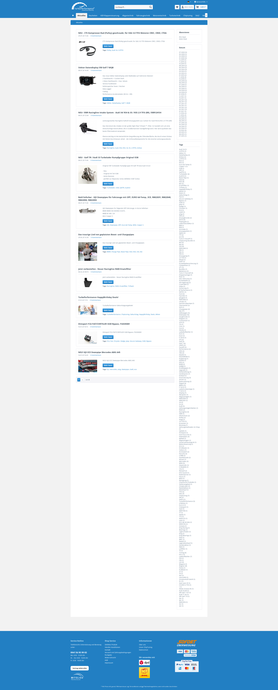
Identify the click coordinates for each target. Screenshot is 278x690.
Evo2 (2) (182, 336)
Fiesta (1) (182, 568)
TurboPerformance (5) (187, 501)
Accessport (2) (184, 452)
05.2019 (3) (183, 69)
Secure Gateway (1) (186, 199)
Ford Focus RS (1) (185, 435)
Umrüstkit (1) (183, 577)
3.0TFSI (120, 50)
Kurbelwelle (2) (184, 281)
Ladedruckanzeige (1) (186, 389)
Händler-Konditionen (112, 647)
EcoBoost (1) (183, 570)
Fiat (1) (181, 197)
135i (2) (181, 353)
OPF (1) (181, 170)
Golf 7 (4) (182, 343)
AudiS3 (127, 188)
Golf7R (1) (182, 172)
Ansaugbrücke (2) (185, 218)
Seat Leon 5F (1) (184, 583)
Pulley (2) (182, 417)
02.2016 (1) (182, 128)
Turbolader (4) (184, 174)
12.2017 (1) (182, 96)
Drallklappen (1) (184, 368)
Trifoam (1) (183, 187)
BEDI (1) (181, 478)
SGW (144, 341)
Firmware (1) (183, 433)
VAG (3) (181, 494)
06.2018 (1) (182, 86)
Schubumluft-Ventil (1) (187, 579)
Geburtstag (134, 314)
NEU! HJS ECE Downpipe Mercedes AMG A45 (99, 352)
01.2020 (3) (183, 58)
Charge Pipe (115, 252)
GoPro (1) (182, 499)
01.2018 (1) (182, 94)
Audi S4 (114, 50)
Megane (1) (183, 564)
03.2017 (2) (183, 107)
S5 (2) (181, 404)
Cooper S (140, 225)
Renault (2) (183, 471)
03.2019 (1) (182, 71)
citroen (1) (182, 301)
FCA (108, 341)
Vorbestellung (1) (185, 372)
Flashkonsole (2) (185, 457)
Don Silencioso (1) (185, 279)
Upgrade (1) (183, 370)
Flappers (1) (183, 319)
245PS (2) (182, 345)
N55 (134, 252)
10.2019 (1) (182, 64)
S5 (130, 148)
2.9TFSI (133, 148)
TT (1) (181, 513)
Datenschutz (143, 650)
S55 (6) (181, 246)
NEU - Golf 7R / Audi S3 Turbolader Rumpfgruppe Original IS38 (108, 157)
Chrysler (117, 341)
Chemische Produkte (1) (187, 482)
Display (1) (182, 393)
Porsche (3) (183, 454)
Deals (153, 314)
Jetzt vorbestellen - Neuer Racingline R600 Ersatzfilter (104, 269)
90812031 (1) (183, 400)
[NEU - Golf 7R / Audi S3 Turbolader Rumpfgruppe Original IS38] (87, 174)
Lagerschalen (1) (185, 532)
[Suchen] (150, 7)
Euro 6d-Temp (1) (185, 165)
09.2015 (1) (182, 132)
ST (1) (181, 572)
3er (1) (181, 598)
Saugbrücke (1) (184, 317)
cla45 (131, 369)
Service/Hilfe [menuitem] (201, 2)
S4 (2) (181, 402)
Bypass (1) (182, 201)
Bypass (148, 341)
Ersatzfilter (123, 286)
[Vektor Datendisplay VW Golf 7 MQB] (87, 80)
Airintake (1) (183, 229)
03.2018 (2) (183, 92)
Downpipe (113, 225)
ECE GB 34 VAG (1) (185, 522)
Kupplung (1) (183, 359)
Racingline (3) (184, 412)
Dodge (123, 341)
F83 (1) (181, 254)
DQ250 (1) (182, 355)
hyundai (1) (183, 296)
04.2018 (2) (183, 90)
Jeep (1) (181, 204)
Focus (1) (182, 477)
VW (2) (181, 497)
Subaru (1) (182, 450)
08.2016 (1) (182, 121)
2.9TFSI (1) (182, 159)
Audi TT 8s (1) (184, 594)
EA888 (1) (182, 366)
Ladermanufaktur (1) (186, 223)
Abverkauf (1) (183, 490)
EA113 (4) (182, 220)
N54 (130, 252)
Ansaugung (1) (184, 256)
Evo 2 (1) (182, 554)
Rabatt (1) (182, 541)
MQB (128, 103)
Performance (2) (185, 349)
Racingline (110, 148)
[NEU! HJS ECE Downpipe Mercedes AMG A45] (87, 366)
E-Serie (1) (182, 338)
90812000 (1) (183, 300)
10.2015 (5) (182, 130)
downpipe (125, 369)
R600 (117, 286)
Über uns (142, 645)
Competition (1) (184, 265)
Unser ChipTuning (145, 647)
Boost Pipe (125, 252)
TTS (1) (181, 516)
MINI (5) (182, 463)
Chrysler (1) (183, 208)
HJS (108, 225)
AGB (106, 660)
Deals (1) (182, 193)
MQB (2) (182, 364)
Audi (117, 148)
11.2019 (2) (182, 62)
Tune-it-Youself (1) (185, 239)
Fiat (111, 341)
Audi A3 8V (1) (184, 591)
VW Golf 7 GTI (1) (185, 593)
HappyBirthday (144, 314)
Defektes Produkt (111, 645)
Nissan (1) (182, 459)
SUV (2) (181, 322)
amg (119, 369)
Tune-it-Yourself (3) (186, 273)
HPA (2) (181, 216)
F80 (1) (181, 250)
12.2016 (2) (182, 113)
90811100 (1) (183, 511)
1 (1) (180, 587)
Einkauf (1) (182, 376)
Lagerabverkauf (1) (185, 543)
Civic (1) (181, 326)
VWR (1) (181, 414)
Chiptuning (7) (184, 496)
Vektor (109, 103)
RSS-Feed (182, 37)
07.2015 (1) (182, 136)
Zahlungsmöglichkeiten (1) (188, 408)
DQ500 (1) (182, 360)
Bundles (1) (183, 269)
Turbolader (111, 188)
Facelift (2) (182, 347)
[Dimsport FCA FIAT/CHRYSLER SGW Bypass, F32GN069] (87, 338)
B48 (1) (181, 225)
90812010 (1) (183, 602)
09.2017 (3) (183, 100)
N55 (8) (181, 182)
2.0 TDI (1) (182, 258)
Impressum (109, 663)
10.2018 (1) (182, 79)
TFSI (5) (181, 492)
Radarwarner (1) (185, 475)
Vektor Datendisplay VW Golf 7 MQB (95, 67)
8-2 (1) (181, 581)
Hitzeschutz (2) (184, 416)
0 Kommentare (96, 36)
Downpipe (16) (184, 315)
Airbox (139, 148)
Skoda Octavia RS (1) (186, 589)
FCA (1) (181, 210)
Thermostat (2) (184, 305)
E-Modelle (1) (183, 467)
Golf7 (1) (182, 261)
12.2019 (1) (182, 60)
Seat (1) (181, 509)
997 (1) (181, 575)
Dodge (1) (182, 206)
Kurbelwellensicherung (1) (188, 263)
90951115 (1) (183, 518)
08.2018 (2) (183, 83)
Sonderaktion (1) (185, 545)
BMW (109, 252)
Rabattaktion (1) (184, 488)
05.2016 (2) (183, 124)
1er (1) (181, 604)
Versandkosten (134, 686)
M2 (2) (181, 184)
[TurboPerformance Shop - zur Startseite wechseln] (83, 6)
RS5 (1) (181, 163)
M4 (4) (181, 244)
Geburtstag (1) (184, 195)
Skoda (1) (182, 515)
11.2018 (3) (182, 77)
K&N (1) (181, 547)
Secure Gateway (135, 341)
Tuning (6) (182, 553)
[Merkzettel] (177, 7)
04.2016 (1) (182, 126)
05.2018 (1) (182, 88)
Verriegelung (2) (185, 282)
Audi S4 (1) (183, 149)
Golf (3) (181, 341)
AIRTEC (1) (182, 292)
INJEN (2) (182, 233)
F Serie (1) (182, 391)
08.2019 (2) (183, 66)
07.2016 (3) (183, 123)
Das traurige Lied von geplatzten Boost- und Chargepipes (106, 234)
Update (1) (182, 431)
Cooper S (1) (183, 166)
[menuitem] (133, 7)
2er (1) (181, 606)
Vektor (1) (182, 153)
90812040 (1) (183, 248)
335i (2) (181, 351)
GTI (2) (181, 340)
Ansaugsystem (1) (185, 231)
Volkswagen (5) (184, 313)
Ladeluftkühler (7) (185, 556)
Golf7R (122, 188)
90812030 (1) (183, 398)
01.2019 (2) (182, 75)
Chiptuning (125, 314)
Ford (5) (182, 294)
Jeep (127, 341)
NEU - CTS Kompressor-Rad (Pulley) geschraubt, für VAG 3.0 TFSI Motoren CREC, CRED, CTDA (122, 33)
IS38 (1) (181, 168)
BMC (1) (181, 539)
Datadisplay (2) (184, 155)
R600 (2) (182, 410)
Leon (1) (182, 520)
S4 (127, 148)
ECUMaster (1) (184, 448)
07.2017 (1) (182, 104)
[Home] (73, 15)
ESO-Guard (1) (184, 473)
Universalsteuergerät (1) (187, 442)
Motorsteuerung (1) (186, 444)
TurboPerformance (114, 314)
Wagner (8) (183, 566)
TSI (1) (181, 324)
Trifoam (131, 286)
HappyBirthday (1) (185, 189)
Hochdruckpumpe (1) (186, 303)
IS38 (117, 188)
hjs (108, 369)
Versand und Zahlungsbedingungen (118, 652)
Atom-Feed (183, 39)
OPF (119, 225)
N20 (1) (181, 307)
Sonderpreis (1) (184, 374)
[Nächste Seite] (82, 379)
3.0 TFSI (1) (183, 421)
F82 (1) (181, 252)
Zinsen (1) (182, 379)
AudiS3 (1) (182, 176)
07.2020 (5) (183, 52)
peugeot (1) (183, 298)
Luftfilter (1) (183, 549)
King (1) (181, 534)
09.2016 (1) (182, 119)
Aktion (158, 314)
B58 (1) (181, 227)
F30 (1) (181, 560)
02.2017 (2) (183, 109)
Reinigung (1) (183, 480)
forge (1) (182, 419)
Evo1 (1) (181, 334)
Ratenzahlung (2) (185, 381)
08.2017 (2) (183, 102)
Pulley (109, 50)
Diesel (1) (182, 260)
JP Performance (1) (185, 290)
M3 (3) (181, 242)
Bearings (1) (183, 530)
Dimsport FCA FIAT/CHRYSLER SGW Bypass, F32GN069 (104, 324)
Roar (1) (181, 277)
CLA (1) (181, 328)
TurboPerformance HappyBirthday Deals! (98, 297)
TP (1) (181, 573)
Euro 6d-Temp (127, 225)
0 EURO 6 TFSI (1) (185, 585)
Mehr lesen (108, 46)
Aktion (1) (182, 191)
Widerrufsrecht (110, 658)
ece (135, 369)
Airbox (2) (182, 157)
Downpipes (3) (184, 437)
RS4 (120, 148)
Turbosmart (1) (184, 321)
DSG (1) (181, 362)
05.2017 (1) (182, 105)
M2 (141, 252)
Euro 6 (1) (182, 505)
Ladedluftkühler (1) (186, 332)
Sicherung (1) (183, 288)
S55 (138, 252)
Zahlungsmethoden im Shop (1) (189, 428)
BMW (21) (182, 385)
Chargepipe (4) (184, 309)
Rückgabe (108, 655)
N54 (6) (181, 180)
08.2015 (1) (182, 134)
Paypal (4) (182, 383)
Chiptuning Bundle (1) (187, 241)
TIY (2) (181, 235)
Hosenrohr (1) (184, 465)
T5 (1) (181, 551)
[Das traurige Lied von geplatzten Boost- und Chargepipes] (87, 251)
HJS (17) (181, 311)
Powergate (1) (184, 222)
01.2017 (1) (182, 111)
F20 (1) (181, 558)
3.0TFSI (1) (182, 151)
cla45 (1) (182, 212)
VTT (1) (181, 267)
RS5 (124, 148)
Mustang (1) (183, 425)
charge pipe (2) (184, 486)
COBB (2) (182, 456)
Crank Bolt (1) (184, 284)
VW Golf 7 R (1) (184, 596)
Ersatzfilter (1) (184, 185)
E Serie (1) (182, 387)
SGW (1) (181, 203)
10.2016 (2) (182, 117)
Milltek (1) (182, 438)
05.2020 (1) (183, 54)
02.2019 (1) (182, 73)
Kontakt (107, 650)
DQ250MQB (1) (184, 357)
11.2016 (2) (182, 115)
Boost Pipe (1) (184, 178)
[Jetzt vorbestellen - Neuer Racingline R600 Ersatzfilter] (87, 283)
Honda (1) (182, 330)
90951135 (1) (183, 524)
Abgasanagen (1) (185, 440)
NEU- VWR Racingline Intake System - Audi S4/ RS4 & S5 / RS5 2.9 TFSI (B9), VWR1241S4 (119, 112)
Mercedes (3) (183, 461)
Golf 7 (124, 103)
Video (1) (182, 286)
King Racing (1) (184, 528)
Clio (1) (181, 469)
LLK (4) (181, 562)
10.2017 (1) (182, 98)
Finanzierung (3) (185, 378)
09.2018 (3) (183, 81)
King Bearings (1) (185, 535)
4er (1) (181, 600)
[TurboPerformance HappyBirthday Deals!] (87, 310)
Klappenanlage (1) (185, 275)
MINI (134, 225)
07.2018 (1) (182, 85)
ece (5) (181, 237)
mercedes (113, 369)
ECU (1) (181, 446)
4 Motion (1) (183, 503)
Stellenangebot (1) (185, 484)
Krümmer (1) (183, 423)
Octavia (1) (182, 526)
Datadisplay (116, 103)
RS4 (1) (181, 161)
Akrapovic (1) (183, 395)
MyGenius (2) (184, 271)
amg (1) (181, 214)
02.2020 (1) (183, 56)
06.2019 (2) (183, 67)
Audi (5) (182, 406)
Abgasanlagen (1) (185, 397)
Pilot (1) (181, 537)
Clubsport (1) (183, 507)
